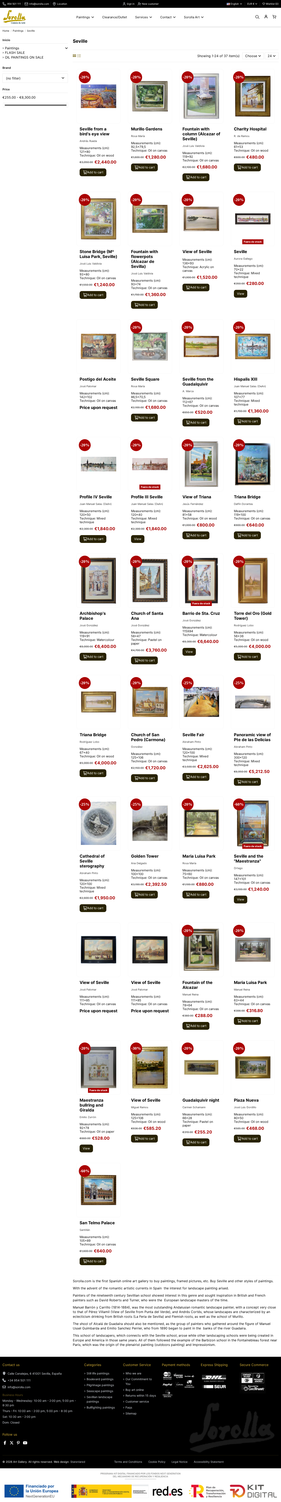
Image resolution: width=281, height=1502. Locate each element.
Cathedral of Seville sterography (92, 861)
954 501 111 (14, 3)
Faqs (128, 1407)
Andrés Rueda (88, 141)
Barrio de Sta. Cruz (201, 613)
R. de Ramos (242, 136)
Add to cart (95, 172)
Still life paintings (98, 1373)
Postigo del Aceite (98, 379)
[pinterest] (18, 1443)
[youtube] (25, 1443)
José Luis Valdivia (193, 145)
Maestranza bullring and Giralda (91, 1105)
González (137, 746)
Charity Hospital (250, 129)
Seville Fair (193, 734)
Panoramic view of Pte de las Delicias (252, 737)
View (240, 294)
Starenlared (77, 1461)
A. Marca (188, 391)
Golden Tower (145, 856)
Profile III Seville (147, 496)
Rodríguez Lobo (244, 625)
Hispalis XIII (245, 379)
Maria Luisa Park (199, 856)
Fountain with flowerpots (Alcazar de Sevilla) (144, 259)
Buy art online (134, 1389)
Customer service (137, 1401)
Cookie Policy (156, 1461)
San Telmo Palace (97, 1222)
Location (62, 3)
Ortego (238, 868)
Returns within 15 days (140, 1395)
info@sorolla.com (39, 3)
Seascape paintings (100, 1391)
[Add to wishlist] (116, 76)
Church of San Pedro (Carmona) (148, 737)
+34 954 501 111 (19, 1380)
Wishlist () (272, 3)
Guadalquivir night (200, 1100)
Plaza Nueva (246, 1100)
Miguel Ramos (139, 1107)
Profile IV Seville (96, 496)
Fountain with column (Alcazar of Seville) (201, 134)
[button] (66, 48)
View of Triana (196, 496)
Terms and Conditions (128, 1461)
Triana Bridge (247, 496)
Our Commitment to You (138, 1381)
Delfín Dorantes (243, 504)
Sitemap (131, 1413)
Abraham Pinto (191, 741)
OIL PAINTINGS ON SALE (24, 57)
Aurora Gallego (243, 258)
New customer (150, 3)
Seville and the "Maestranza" (248, 859)
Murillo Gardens (146, 129)
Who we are (133, 1373)
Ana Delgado (139, 863)
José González (89, 625)
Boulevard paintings (100, 1379)
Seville (240, 251)
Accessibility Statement (209, 1461)
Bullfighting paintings (101, 1407)
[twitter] (11, 1443)
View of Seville (197, 251)
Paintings (12, 48)
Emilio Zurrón (88, 1117)
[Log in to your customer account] (265, 17)
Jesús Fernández (192, 504)
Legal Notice (180, 1461)
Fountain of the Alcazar (197, 985)
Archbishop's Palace (93, 616)
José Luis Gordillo (245, 1107)
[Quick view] (116, 83)
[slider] (4, 105)
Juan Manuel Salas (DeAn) (250, 386)
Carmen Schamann (194, 1107)
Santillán (85, 1229)
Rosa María (138, 136)
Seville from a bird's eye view (94, 131)
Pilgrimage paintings (100, 1385)
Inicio (6, 40)
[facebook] (4, 1443)
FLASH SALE (15, 53)
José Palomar (88, 386)
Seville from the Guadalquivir (198, 382)
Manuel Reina (190, 994)
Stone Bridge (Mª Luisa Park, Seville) (98, 254)
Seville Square (145, 379)
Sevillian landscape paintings (99, 1399)
